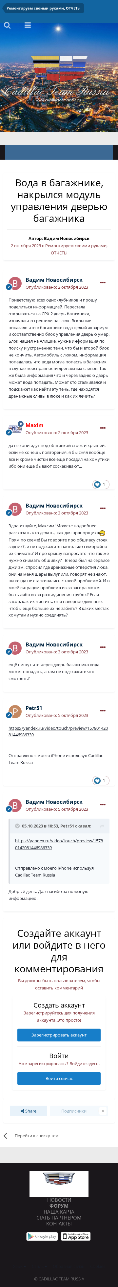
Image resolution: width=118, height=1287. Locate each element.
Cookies (97, 1266)
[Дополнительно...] (102, 283)
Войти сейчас (59, 1078)
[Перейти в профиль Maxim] (15, 428)
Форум (59, 1205)
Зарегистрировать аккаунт (59, 1035)
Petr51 (67, 826)
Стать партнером (59, 1217)
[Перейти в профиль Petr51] (15, 711)
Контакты (59, 1223)
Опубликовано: (57, 287)
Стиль (38, 1266)
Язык (18, 1266)
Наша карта (59, 1211)
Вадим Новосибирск (66, 238)
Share (30, 1111)
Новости (59, 1199)
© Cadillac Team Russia (59, 1279)
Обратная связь (68, 1266)
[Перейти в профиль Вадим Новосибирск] (15, 283)
